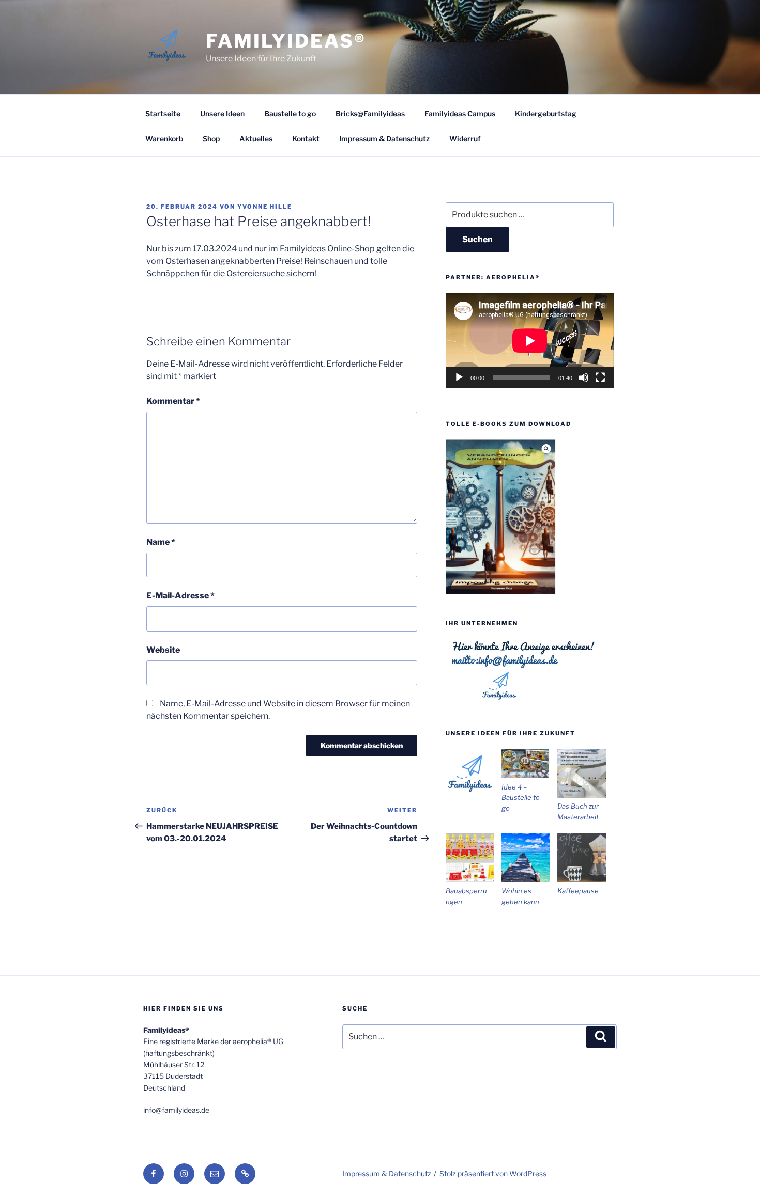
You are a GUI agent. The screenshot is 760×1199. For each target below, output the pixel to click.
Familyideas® (286, 40)
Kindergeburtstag (545, 113)
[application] (530, 340)
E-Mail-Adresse (180, 596)
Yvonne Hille (264, 206)
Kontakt (306, 138)
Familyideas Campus (459, 113)
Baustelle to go (290, 113)
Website (163, 650)
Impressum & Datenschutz (384, 138)
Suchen (477, 239)
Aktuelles (255, 138)
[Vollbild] (600, 377)
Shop (211, 138)
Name (160, 542)
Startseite (162, 113)
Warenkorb (164, 138)
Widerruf (465, 138)
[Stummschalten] (584, 377)
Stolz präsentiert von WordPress (492, 1173)
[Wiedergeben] (459, 377)
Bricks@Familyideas (370, 113)
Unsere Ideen (222, 113)
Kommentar (173, 401)
